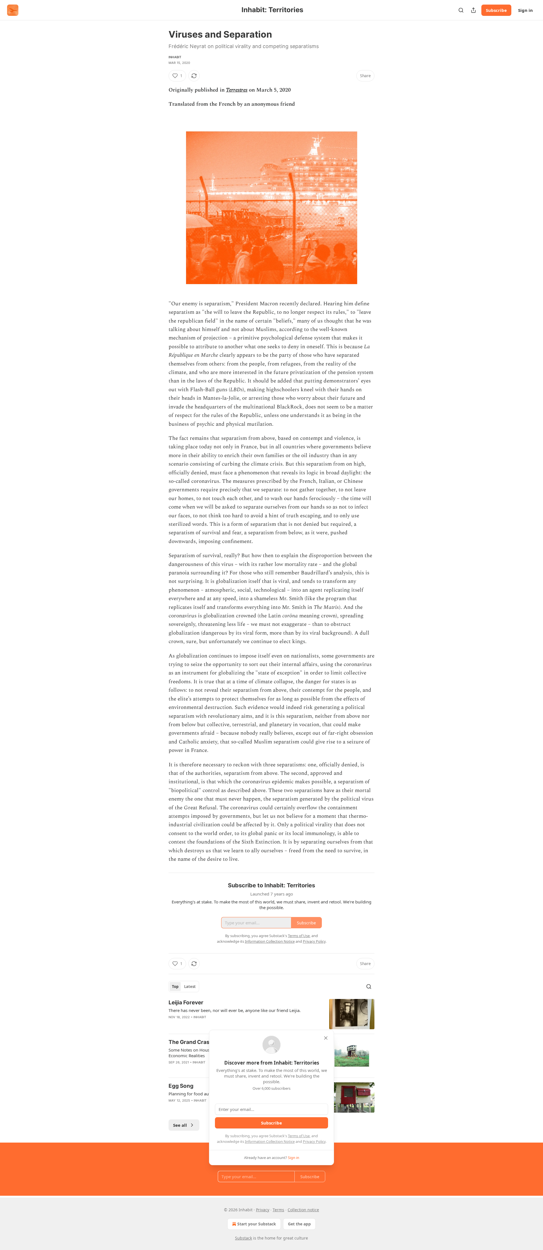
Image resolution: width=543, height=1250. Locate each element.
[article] (271, 1014)
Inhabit (175, 57)
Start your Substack (256, 1224)
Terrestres (236, 90)
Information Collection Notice (270, 1141)
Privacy (262, 1209)
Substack (243, 1238)
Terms (278, 1209)
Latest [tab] (190, 986)
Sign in (525, 10)
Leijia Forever (186, 1002)
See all (180, 1125)
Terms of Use (299, 1135)
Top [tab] (175, 986)
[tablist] (184, 986)
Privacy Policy (314, 1141)
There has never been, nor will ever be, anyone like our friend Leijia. (235, 1010)
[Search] (461, 10)
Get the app (299, 1224)
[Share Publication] (473, 10)
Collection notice (303, 1209)
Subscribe (496, 10)
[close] (325, 1038)
